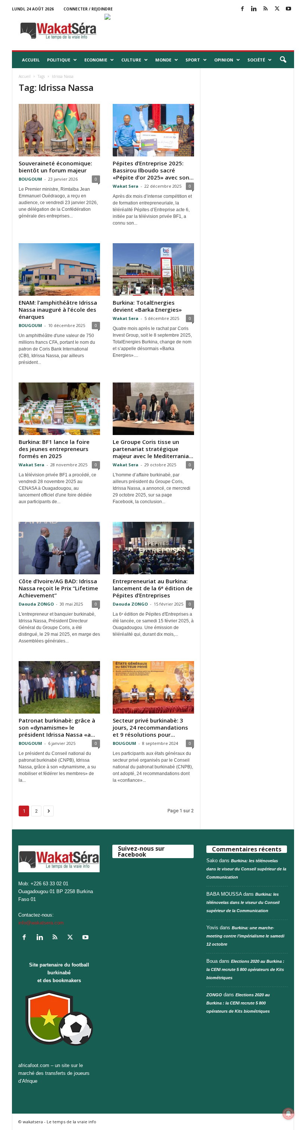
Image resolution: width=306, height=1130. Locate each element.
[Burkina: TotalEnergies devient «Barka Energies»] (153, 269)
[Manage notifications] (288, 1114)
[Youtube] (288, 9)
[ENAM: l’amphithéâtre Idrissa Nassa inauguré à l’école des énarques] (59, 269)
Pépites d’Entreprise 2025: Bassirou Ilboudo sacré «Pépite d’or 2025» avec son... (153, 170)
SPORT (192, 60)
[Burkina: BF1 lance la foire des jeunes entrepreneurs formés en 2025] (59, 409)
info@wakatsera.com (41, 923)
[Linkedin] (253, 9)
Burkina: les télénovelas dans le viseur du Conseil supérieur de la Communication (246, 868)
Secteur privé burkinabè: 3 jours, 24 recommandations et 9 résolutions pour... (150, 727)
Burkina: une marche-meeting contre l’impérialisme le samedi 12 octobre (245, 936)
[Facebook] (242, 9)
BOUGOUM (30, 179)
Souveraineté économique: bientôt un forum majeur (55, 166)
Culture (131, 60)
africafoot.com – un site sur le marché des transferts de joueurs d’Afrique (54, 1073)
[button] (283, 60)
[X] (276, 9)
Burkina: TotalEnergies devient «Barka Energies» (147, 306)
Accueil (31, 60)
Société (256, 60)
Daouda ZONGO (36, 604)
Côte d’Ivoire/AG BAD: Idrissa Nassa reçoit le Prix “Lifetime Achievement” (58, 588)
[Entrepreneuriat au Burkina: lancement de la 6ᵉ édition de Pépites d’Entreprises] (153, 548)
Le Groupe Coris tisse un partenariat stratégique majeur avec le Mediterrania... (153, 449)
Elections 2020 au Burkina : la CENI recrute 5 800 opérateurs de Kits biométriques (245, 969)
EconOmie (95, 60)
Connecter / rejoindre (88, 9)
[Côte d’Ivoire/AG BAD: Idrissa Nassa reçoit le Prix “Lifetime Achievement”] (59, 548)
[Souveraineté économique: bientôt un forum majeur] (59, 130)
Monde (163, 60)
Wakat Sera (125, 186)
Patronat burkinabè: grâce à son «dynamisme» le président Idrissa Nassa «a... (57, 727)
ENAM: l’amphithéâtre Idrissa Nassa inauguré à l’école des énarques (58, 309)
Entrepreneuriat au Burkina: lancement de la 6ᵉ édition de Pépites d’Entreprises (153, 588)
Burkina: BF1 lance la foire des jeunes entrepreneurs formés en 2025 (54, 449)
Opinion (223, 60)
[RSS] (265, 9)
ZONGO (214, 995)
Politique (58, 60)
